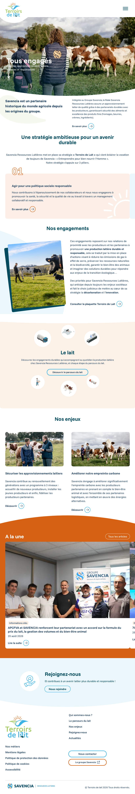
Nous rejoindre (57, 689)
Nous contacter (87, 753)
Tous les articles (117, 536)
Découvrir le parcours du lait (67, 372)
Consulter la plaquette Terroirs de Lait (92, 304)
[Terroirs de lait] (13, 10)
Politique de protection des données (26, 758)
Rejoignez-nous (78, 732)
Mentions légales (15, 752)
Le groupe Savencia (85, 762)
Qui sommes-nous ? (80, 715)
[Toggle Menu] (125, 8)
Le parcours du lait (80, 720)
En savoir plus (79, 126)
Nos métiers (12, 746)
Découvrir (11, 506)
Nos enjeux (75, 726)
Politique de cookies (17, 763)
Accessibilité (12, 769)
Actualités (75, 738)
